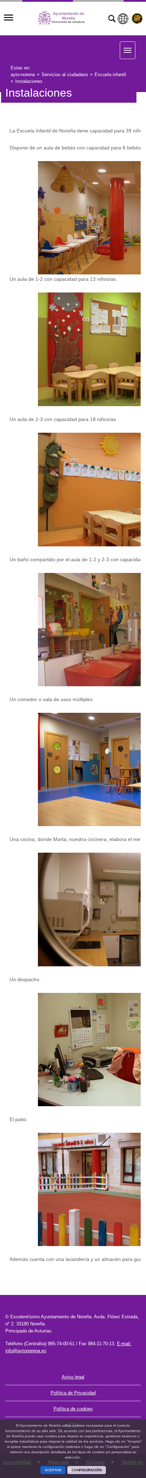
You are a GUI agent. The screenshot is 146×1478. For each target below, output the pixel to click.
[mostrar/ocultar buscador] (112, 19)
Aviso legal (73, 1377)
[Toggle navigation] (8, 17)
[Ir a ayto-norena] (64, 18)
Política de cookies (73, 1408)
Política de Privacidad (73, 1392)
